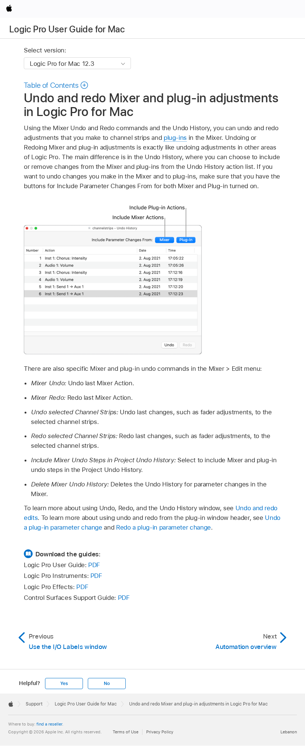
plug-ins (175, 137)
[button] (56, 85)
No (107, 683)
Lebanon (288, 731)
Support (34, 704)
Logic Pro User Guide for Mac (67, 29)
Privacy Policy (159, 731)
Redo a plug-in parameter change (163, 527)
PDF (94, 565)
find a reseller (49, 724)
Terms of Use (125, 731)
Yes (64, 683)
